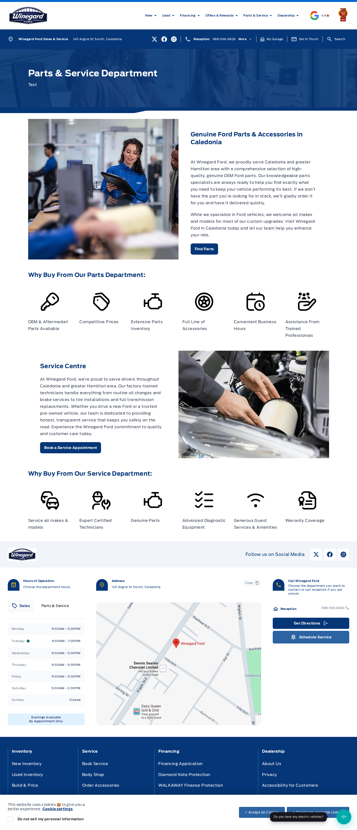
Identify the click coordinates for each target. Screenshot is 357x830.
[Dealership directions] (178, 663)
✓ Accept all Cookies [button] (262, 812)
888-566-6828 (224, 39)
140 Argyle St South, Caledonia (97, 39)
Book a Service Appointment (70, 448)
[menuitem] (151, 15)
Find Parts (204, 249)
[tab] (21, 605)
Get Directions (310, 624)
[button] (271, 39)
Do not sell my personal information (50, 819)
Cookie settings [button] (57, 809)
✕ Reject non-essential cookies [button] (318, 812)
